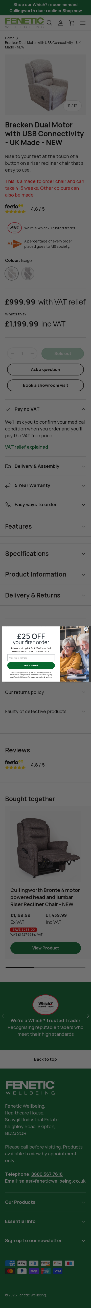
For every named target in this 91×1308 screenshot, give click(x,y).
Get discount (31, 665)
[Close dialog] (86, 629)
